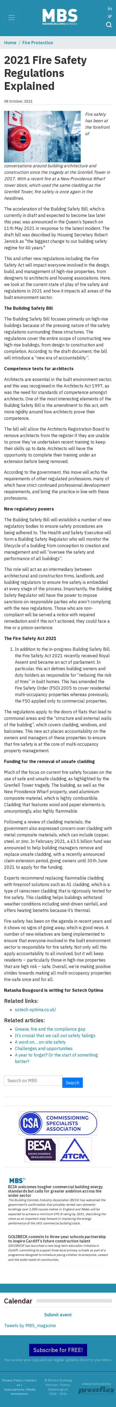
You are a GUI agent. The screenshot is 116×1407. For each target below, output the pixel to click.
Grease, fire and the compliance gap (50, 1029)
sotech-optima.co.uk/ (35, 1009)
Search (72, 1082)
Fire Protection (37, 42)
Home (10, 42)
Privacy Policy (12, 1380)
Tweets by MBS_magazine (30, 1325)
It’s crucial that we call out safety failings (55, 1035)
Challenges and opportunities (44, 1048)
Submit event (58, 1314)
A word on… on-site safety (40, 1042)
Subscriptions (14, 1389)
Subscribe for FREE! (58, 1350)
